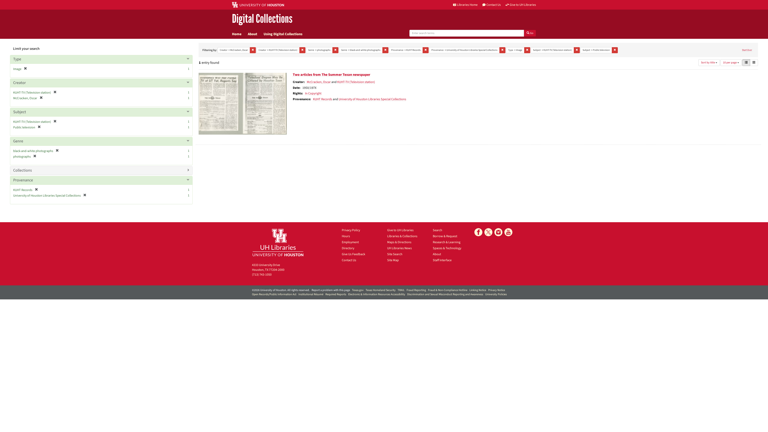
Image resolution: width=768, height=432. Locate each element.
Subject (19, 112)
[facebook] (478, 232)
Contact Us (349, 260)
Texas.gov (358, 290)
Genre (18, 141)
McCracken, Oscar (319, 82)
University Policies (496, 294)
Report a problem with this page (331, 290)
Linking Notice (477, 290)
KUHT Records (322, 99)
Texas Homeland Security (381, 290)
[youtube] (508, 232)
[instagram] (498, 232)
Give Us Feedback (353, 254)
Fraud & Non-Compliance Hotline (447, 290)
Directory (348, 248)
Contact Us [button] (493, 5)
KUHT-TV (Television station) (356, 82)
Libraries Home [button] (467, 5)
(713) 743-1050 (262, 274)
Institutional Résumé (310, 294)
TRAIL (401, 290)
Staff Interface (442, 260)
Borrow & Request (445, 236)
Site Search (394, 254)
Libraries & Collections (402, 236)
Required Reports (335, 294)
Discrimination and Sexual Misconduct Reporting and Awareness (445, 294)
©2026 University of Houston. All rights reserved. (281, 290)
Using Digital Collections (283, 34)
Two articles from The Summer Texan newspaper (331, 74)
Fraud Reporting (416, 290)
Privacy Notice (496, 290)
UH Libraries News (399, 248)
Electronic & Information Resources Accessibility (376, 294)
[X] (488, 232)
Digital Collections (262, 19)
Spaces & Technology (447, 248)
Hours (346, 236)
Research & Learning (446, 242)
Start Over (747, 50)
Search (437, 230)
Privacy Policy (351, 230)
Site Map (393, 260)
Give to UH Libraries (400, 230)
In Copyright (313, 93)
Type (17, 59)
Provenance (23, 180)
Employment (350, 242)
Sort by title (708, 63)
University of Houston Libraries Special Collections (372, 99)
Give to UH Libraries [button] (523, 5)
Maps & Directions (399, 242)
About (252, 34)
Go (531, 33)
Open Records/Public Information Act (274, 294)
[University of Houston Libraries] (278, 242)
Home (236, 34)
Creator (19, 83)
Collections (22, 170)
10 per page (730, 63)
